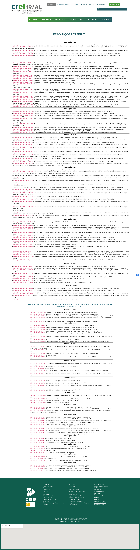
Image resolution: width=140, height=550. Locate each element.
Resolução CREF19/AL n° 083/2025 (23, 55)
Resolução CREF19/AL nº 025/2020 (23, 236)
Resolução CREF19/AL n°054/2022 (23, 139)
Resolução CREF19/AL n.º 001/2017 (23, 299)
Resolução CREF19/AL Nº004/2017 (23, 292)
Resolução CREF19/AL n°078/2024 (23, 75)
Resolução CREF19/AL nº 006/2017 (23, 288)
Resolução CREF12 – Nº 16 (37, 428)
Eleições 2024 (47, 489)
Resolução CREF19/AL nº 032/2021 (23, 212)
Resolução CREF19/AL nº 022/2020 (23, 241)
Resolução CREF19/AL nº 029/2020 (23, 225)
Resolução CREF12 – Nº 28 (37, 395)
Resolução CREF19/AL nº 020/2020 (23, 246)
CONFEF (102, 501)
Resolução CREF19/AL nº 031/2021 (23, 215)
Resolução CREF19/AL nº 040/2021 (23, 184)
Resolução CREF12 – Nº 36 (37, 370)
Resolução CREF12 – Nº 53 (37, 316)
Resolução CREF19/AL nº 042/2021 (23, 177)
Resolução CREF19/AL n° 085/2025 (23, 50)
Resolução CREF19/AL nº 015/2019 (23, 260)
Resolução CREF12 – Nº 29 (37, 390)
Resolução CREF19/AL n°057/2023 (23, 131)
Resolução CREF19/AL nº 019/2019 (23, 251)
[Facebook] (27, 499)
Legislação (71, 19)
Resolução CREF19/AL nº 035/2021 (23, 199)
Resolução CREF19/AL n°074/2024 (23, 82)
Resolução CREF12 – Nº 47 (37, 331)
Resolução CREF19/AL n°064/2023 (23, 111)
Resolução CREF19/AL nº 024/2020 (23, 237)
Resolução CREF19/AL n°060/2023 (23, 124)
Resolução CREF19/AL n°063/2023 (23, 113)
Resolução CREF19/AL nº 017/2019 (23, 254)
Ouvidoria (46, 501)
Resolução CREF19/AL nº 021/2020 (23, 244)
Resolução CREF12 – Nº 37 (37, 366)
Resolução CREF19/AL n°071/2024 (22, 92)
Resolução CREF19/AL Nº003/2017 (23, 293)
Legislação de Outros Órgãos (77, 491)
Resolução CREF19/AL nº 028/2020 (23, 227)
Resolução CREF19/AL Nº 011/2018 (23, 273)
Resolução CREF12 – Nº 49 (37, 327)
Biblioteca (97, 493)
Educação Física (103, 486)
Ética (80, 19)
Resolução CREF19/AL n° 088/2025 (23, 45)
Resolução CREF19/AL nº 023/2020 (23, 239)
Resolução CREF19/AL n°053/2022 (23, 142)
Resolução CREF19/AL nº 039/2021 (23, 189)
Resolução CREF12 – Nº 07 (37, 452)
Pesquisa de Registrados (75, 501)
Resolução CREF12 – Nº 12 (37, 438)
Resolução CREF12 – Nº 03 (37, 467)
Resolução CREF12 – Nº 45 (37, 336)
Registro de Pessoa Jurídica (76, 497)
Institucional (33, 19)
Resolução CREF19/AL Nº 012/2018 (23, 270)
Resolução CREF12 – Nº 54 (37, 314)
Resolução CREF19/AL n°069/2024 (23, 98)
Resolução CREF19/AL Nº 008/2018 (23, 280)
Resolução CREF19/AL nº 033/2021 (23, 206)
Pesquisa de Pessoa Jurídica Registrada (79, 503)
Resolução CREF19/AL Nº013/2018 (22, 268)
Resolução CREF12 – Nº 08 (37, 448)
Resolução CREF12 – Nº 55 (37, 312)
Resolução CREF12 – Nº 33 (37, 382)
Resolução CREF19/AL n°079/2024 (23, 71)
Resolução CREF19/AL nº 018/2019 (23, 253)
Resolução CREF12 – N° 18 (37, 422)
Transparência (91, 19)
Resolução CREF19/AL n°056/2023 (23, 132)
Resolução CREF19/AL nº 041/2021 (23, 180)
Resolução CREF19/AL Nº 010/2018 (23, 277)
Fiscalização (59, 19)
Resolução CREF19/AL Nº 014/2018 (23, 266)
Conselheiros (46, 488)
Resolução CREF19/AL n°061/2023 (22, 118)
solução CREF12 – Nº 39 (38, 357)
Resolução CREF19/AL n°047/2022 (23, 161)
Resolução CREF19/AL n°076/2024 (23, 78)
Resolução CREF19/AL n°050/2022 (23, 151)
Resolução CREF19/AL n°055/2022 (23, 137)
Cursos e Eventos (99, 491)
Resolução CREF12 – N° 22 (37, 410)
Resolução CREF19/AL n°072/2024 (23, 89)
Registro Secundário (74, 499)
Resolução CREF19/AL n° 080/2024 (23, 68)
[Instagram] (30, 499)
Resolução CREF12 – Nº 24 (37, 407)
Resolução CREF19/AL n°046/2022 (23, 163)
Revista (96, 486)
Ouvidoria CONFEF (99, 504)
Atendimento (46, 19)
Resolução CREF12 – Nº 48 (37, 329)
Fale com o (97, 501)
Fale (95, 499)
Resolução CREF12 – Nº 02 (37, 468)
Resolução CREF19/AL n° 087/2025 (23, 46)
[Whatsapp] (34, 499)
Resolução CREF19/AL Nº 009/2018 (23, 278)
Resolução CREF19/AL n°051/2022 (22, 147)
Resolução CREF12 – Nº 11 (37, 440)
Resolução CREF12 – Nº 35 (37, 373)
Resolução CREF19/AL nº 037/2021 (23, 196)
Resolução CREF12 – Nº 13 (37, 434)
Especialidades (73, 504)
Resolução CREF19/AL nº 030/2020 (23, 222)
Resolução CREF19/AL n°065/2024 (23, 106)
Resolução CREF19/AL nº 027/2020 (23, 229)
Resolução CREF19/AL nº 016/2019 (23, 256)
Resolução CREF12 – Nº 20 (37, 419)
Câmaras (45, 491)
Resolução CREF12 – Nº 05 (37, 460)
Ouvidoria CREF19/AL (100, 503)
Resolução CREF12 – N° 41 (37, 350)
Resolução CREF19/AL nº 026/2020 (23, 232)
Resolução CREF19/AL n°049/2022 (23, 154)
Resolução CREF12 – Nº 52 (37, 317)
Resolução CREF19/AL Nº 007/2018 (23, 282)
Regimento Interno (48, 486)
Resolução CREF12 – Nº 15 (37, 430)
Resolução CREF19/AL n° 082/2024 (23, 63)
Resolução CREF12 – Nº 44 (37, 340)
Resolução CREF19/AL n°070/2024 (23, 96)
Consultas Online (48, 497)
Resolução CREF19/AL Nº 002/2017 (23, 295)
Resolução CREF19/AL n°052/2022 (23, 144)
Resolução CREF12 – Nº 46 (37, 333)
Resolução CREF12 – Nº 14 (37, 432)
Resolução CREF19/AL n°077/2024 (23, 77)
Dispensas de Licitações (50, 499)
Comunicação (105, 19)
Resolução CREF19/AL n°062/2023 (23, 115)
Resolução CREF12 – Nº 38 (37, 363)
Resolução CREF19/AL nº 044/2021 (23, 171)
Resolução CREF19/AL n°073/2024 (23, 84)
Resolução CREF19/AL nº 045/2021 (23, 170)
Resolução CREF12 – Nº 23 (37, 409)
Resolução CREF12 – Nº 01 (37, 470)
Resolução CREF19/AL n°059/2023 (23, 127)
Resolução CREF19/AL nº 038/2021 (23, 192)
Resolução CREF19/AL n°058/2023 (23, 129)
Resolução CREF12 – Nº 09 (37, 447)
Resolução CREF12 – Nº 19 (37, 420)
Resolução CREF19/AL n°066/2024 (23, 105)
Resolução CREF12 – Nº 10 (37, 442)
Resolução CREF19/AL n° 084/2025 (23, 53)
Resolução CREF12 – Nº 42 (37, 346)
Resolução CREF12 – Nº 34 (37, 380)
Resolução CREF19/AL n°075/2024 (23, 80)
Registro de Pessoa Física (76, 496)
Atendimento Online (48, 496)
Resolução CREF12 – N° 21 (37, 417)
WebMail (45, 504)
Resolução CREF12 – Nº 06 (37, 457)
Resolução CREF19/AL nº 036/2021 (23, 198)
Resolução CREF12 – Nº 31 (37, 385)
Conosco (99, 499)
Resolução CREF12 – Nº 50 (37, 326)
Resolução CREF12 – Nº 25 (37, 402)
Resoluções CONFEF (74, 489)
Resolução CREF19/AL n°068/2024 (23, 99)
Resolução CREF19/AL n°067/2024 (23, 101)
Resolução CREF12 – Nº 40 (37, 353)
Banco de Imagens (99, 495)
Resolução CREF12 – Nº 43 (37, 341)
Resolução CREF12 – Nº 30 (37, 389)
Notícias (96, 488)
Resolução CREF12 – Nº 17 (37, 424)
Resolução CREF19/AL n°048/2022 (23, 158)
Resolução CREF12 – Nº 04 (37, 465)
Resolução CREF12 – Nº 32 (37, 383)
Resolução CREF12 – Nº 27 (37, 399)
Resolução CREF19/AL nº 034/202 (22, 201)
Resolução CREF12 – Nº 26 (37, 400)
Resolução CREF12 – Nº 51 (37, 321)
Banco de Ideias (98, 489)
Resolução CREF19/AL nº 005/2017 (23, 290)
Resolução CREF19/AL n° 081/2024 (23, 66)
